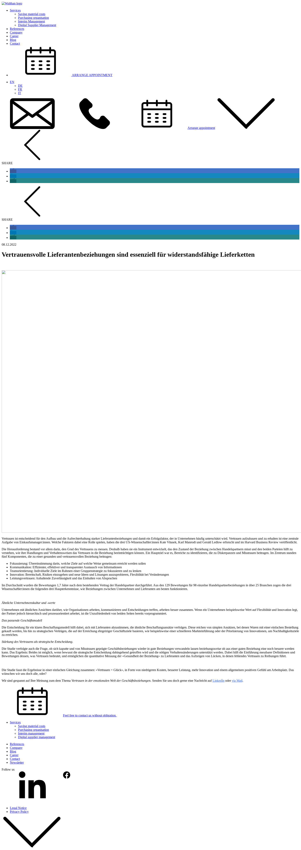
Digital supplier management (36, 737)
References (17, 29)
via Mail (237, 680)
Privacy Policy (19, 811)
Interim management (31, 733)
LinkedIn (218, 680)
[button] (13, 171)
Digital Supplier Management (37, 25)
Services (15, 10)
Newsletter (17, 762)
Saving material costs (31, 14)
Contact (15, 43)
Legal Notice (18, 808)
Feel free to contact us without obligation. (90, 715)
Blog (13, 40)
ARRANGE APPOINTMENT (91, 75)
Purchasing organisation (33, 17)
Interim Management (31, 21)
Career (14, 36)
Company (16, 32)
